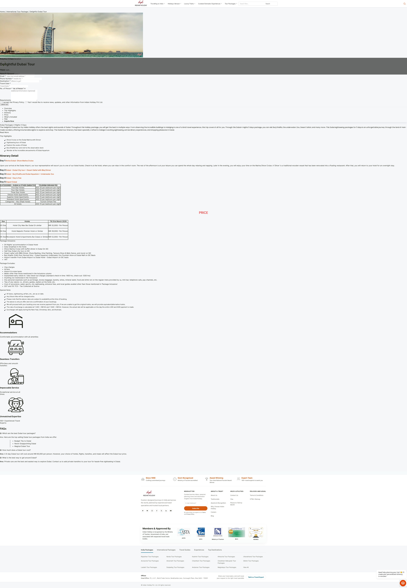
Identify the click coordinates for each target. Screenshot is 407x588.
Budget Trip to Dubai (22, 441)
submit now (4, 104)
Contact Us (234, 495)
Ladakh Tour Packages (149, 567)
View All (246, 567)
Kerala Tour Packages (174, 556)
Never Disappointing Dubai (25, 444)
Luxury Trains (189, 4)
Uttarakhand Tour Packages (253, 556)
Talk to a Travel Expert (256, 577)
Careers (213, 512)
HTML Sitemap (255, 499)
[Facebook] (157, 510)
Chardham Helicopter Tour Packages (227, 562)
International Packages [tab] (166, 550)
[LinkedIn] (166, 510)
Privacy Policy (18, 102)
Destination (5, 81)
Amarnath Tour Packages (175, 561)
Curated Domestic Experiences (209, 4)
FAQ (5, 119)
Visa (231, 499)
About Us (214, 495)
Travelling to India (157, 4)
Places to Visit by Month (236, 504)
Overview (8, 108)
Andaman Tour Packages (200, 567)
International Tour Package (17, 11)
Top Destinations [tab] (215, 550)
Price (6, 115)
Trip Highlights (10, 110)
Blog (212, 516)
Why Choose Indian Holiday (217, 508)
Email (3, 76)
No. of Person (6, 88)
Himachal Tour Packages (226, 556)
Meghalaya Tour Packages (227, 567)
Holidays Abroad (174, 4)
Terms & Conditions (256, 495)
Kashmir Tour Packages (200, 556)
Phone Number (6, 79)
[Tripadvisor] (147, 510)
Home (2, 11)
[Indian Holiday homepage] (149, 493)
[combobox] (248, 4)
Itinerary (7, 113)
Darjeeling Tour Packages (175, 567)
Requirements (5, 100)
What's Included (10, 117)
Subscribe (195, 508)
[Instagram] (152, 510)
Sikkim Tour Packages (251, 561)
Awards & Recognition (218, 503)
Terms (204, 512)
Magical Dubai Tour (22, 446)
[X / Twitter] (161, 510)
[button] (203, 160)
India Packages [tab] (147, 550)
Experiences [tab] (199, 550)
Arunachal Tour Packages (150, 561)
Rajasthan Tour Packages (150, 556)
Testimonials (215, 499)
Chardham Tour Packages (201, 561)
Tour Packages (230, 4)
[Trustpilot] (143, 510)
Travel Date (5, 83)
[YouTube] (171, 510)
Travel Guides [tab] (184, 550)
